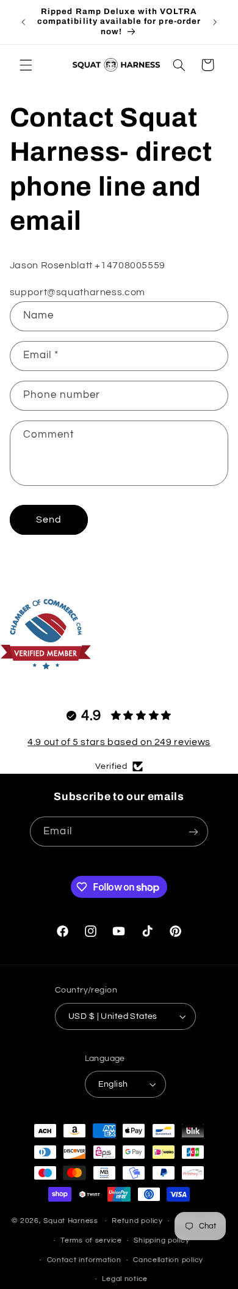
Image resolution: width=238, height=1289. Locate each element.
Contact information (84, 1260)
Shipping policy (161, 1240)
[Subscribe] (193, 831)
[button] (26, 65)
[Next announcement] (214, 22)
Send (49, 519)
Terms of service (91, 1240)
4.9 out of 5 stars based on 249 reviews (119, 742)
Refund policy (137, 1220)
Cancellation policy (168, 1260)
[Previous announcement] (23, 22)
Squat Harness (70, 1220)
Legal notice (125, 1279)
